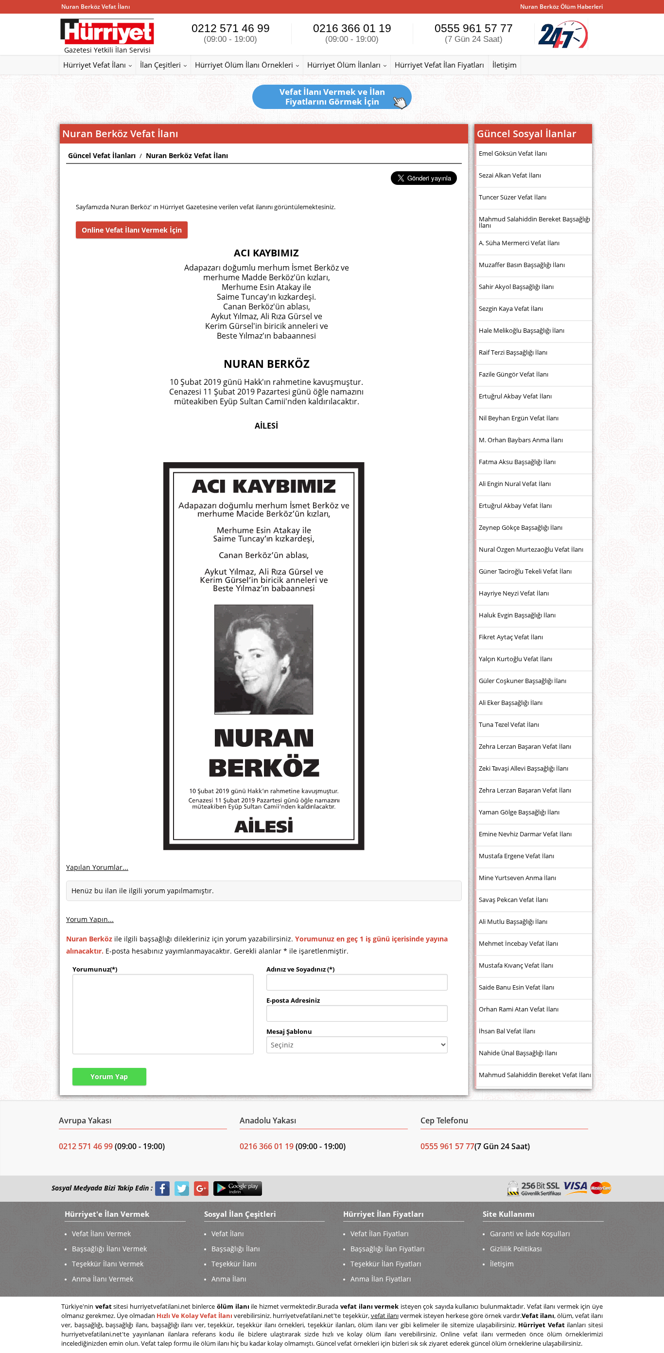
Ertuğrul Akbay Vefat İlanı (515, 396)
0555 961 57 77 (474, 33)
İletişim (504, 65)
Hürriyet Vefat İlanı (94, 65)
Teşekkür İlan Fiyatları (385, 1263)
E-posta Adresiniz (293, 1000)
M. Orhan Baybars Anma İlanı (521, 439)
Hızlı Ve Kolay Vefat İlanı (194, 1315)
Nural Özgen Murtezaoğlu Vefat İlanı (531, 549)
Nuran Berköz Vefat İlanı (187, 155)
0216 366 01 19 (352, 33)
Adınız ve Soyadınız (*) (300, 969)
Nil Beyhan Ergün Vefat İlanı (519, 418)
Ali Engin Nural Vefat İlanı (515, 483)
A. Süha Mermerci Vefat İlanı (519, 242)
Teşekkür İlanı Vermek (107, 1263)
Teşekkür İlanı (234, 1263)
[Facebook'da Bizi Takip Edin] (162, 1188)
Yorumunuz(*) (94, 969)
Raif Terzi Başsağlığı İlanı (513, 352)
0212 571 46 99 (231, 33)
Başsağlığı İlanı (235, 1248)
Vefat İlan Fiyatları (379, 1233)
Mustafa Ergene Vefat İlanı (516, 855)
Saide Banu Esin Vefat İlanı (516, 987)
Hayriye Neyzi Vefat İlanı (514, 593)
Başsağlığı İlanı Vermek (109, 1248)
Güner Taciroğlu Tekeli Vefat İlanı (525, 571)
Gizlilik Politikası (516, 1248)
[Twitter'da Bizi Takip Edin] (182, 1188)
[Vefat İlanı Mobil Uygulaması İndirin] (237, 1188)
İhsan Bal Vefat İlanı (507, 1031)
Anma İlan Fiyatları (380, 1278)
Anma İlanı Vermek (102, 1278)
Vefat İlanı (227, 1233)
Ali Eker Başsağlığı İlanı (510, 702)
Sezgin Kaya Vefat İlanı (511, 308)
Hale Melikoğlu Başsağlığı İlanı (521, 330)
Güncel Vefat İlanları (102, 155)
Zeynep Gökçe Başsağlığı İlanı (520, 527)
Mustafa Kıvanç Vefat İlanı (516, 965)
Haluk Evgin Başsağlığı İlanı (517, 615)
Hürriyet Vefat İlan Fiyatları (439, 65)
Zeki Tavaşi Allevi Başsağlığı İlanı (523, 768)
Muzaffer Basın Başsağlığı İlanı (522, 264)
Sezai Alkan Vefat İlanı (510, 175)
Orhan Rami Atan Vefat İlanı (519, 1009)
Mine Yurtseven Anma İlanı (517, 877)
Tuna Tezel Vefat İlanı (509, 724)
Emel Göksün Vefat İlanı (513, 153)
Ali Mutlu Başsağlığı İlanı (513, 921)
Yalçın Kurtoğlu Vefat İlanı (515, 658)
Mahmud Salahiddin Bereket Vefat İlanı (535, 1074)
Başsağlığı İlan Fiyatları (387, 1248)
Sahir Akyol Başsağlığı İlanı (516, 286)
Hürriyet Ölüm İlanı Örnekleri (244, 65)
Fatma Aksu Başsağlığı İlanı (517, 461)
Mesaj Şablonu (289, 1031)
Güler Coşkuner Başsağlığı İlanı (522, 680)
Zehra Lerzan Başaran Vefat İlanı (525, 746)
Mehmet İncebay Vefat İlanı (518, 943)
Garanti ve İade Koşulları (530, 1233)
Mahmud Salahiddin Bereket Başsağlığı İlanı (534, 222)
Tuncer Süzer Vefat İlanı (512, 197)
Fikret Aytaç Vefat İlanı (511, 636)
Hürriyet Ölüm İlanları (344, 65)
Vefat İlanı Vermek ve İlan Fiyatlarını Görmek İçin (332, 96)
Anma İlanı (228, 1278)
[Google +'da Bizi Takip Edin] (201, 1188)
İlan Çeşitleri (160, 65)
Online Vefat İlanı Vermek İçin (132, 230)
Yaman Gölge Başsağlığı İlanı (519, 812)
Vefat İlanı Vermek (101, 1233)
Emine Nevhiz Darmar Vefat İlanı (525, 834)
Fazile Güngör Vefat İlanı (513, 374)
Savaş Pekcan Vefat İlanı (513, 899)
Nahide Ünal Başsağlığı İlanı (518, 1052)
